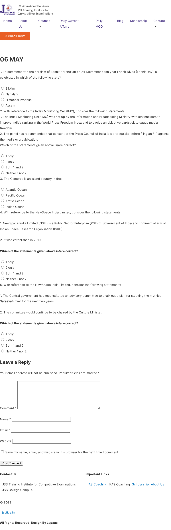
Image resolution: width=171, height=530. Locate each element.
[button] (15, 36)
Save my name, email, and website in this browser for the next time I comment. (62, 452)
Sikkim (10, 88)
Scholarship (138, 21)
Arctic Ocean (15, 201)
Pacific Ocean (16, 195)
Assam (10, 105)
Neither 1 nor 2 (16, 173)
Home (7, 21)
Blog (120, 21)
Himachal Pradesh (19, 100)
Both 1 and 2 (14, 167)
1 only (10, 156)
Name (5, 419)
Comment (8, 408)
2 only (10, 162)
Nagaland (12, 94)
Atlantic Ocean (16, 189)
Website (5, 441)
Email (5, 430)
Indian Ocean (15, 207)
